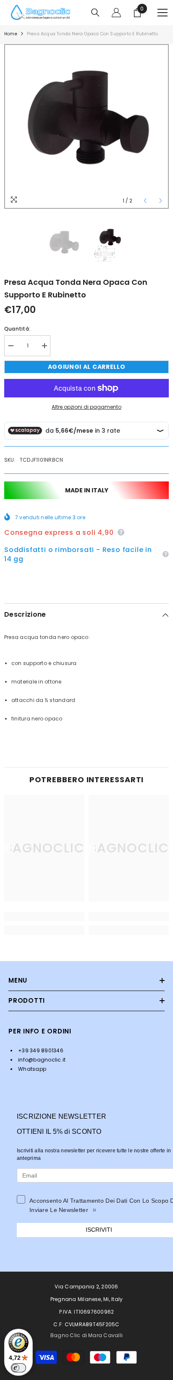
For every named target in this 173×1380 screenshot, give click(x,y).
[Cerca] (95, 13)
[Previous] (145, 200)
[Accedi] (116, 12)
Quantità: (17, 328)
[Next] (160, 200)
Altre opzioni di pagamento (86, 406)
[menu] (162, 13)
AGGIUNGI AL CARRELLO (87, 367)
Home (10, 34)
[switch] (18, 1367)
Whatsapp (31, 1068)
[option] (86, 126)
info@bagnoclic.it (41, 1059)
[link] (44, 916)
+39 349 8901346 (40, 1050)
